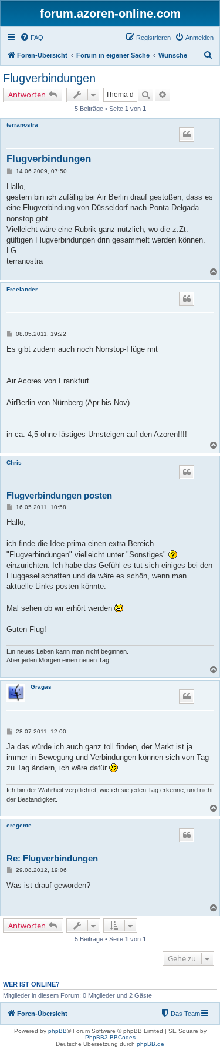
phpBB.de (150, 1044)
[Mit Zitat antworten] (186, 134)
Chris (14, 462)
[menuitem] (31, 38)
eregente (19, 825)
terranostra (22, 125)
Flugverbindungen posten (59, 495)
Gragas (41, 687)
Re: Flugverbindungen (52, 858)
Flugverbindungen (49, 78)
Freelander (22, 289)
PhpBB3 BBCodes (110, 1037)
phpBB (57, 1031)
